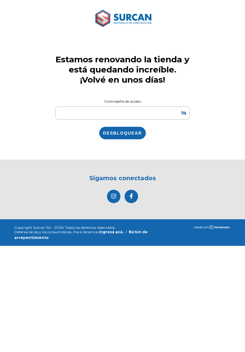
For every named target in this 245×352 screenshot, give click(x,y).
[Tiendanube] (212, 228)
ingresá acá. (111, 232)
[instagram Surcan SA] (113, 196)
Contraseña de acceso (122, 101)
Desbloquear (122, 133)
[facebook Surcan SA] (131, 196)
